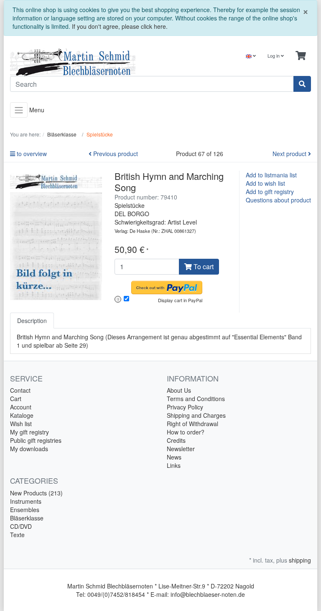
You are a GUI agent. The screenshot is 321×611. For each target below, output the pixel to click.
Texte (17, 534)
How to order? (185, 432)
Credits (176, 440)
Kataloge (21, 415)
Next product (290, 153)
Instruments (25, 501)
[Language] (251, 56)
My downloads (29, 448)
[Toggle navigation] (19, 110)
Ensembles (24, 509)
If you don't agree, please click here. (120, 26)
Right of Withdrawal (192, 423)
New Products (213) (36, 493)
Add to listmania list (271, 175)
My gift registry (29, 432)
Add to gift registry (270, 191)
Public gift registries (35, 440)
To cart (203, 266)
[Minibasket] (300, 55)
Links (174, 465)
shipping (300, 560)
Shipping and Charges (196, 415)
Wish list (21, 423)
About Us (179, 390)
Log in (274, 55)
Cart (15, 398)
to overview (31, 153)
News (174, 457)
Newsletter (181, 448)
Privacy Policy (185, 407)
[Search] (302, 84)
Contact (20, 390)
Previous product (115, 153)
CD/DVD (21, 526)
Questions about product (278, 200)
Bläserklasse (26, 518)
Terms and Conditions (196, 398)
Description (32, 320)
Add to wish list (265, 183)
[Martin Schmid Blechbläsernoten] (82, 62)
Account (20, 407)
